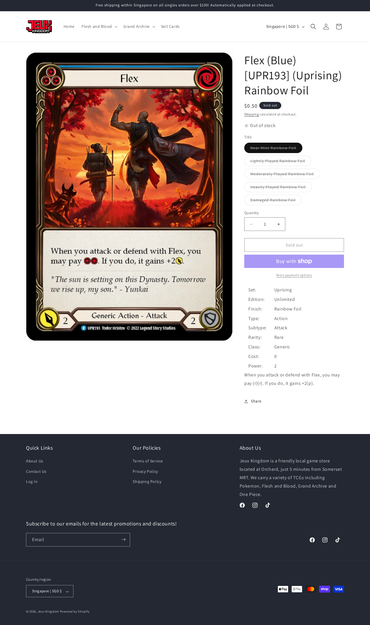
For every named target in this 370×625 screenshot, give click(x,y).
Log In (32, 481)
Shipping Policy (147, 481)
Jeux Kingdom (48, 612)
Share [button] (256, 401)
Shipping (251, 114)
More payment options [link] (294, 275)
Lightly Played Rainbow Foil (280, 162)
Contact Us (36, 471)
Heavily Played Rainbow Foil (281, 188)
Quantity (251, 212)
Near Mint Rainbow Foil (276, 149)
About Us (34, 461)
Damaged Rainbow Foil (276, 201)
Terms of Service (148, 461)
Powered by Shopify (75, 612)
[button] (99, 26)
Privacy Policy (145, 471)
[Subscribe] (123, 539)
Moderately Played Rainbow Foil (285, 175)
